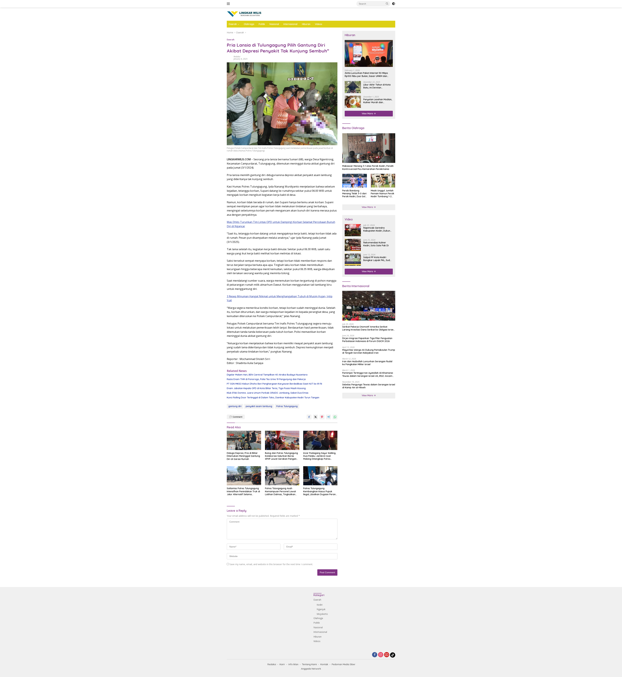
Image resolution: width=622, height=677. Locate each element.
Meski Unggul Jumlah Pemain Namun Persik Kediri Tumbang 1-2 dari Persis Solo (382, 193)
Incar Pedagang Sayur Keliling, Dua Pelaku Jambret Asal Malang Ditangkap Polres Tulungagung (319, 456)
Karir (282, 664)
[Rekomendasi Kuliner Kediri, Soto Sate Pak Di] (353, 245)
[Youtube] (386, 655)
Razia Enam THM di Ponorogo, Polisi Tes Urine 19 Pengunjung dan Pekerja (266, 379)
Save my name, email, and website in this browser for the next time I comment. (271, 564)
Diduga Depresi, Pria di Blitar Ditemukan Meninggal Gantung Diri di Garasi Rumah (243, 456)
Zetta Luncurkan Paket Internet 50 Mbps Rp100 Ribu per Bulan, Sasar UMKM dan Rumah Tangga (366, 74)
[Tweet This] (315, 417)
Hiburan (306, 24)
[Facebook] (374, 655)
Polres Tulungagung (287, 406)
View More (368, 113)
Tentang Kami (309, 664)
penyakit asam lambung (259, 406)
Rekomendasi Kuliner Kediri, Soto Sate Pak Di (376, 244)
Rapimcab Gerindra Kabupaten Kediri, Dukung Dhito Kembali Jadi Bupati (377, 229)
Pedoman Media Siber (343, 664)
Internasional (290, 24)
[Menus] (229, 3)
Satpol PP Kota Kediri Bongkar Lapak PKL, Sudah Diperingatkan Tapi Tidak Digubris (378, 259)
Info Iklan (293, 664)
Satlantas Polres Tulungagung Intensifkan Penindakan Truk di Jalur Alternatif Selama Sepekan (243, 491)
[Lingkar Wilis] (244, 13)
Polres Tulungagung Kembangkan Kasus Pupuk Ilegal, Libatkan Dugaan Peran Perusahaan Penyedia (319, 491)
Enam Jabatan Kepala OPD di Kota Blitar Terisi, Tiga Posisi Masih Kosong (266, 388)
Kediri (320, 604)
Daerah (233, 24)
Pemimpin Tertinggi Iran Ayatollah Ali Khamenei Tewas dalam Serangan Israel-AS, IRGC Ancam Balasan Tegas (367, 374)
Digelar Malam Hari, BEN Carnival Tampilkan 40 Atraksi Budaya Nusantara (267, 374)
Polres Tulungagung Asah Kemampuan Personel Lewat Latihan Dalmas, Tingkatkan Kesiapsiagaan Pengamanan (280, 491)
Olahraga (249, 24)
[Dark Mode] (393, 3)
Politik (262, 24)
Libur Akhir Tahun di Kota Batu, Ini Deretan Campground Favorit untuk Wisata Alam (378, 86)
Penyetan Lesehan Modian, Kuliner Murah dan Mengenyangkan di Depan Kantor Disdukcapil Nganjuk (377, 101)
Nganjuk (321, 609)
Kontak (324, 664)
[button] (387, 3)
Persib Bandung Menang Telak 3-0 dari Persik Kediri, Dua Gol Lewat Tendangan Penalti (354, 193)
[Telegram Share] (328, 417)
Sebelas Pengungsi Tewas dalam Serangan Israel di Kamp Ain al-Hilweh (368, 386)
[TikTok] (392, 655)
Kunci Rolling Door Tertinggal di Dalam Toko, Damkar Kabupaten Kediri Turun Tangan (273, 397)
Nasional (274, 24)
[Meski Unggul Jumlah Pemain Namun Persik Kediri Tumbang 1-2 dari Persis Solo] (383, 181)
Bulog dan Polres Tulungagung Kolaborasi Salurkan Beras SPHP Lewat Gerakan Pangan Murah (281, 456)
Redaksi (237, 56)
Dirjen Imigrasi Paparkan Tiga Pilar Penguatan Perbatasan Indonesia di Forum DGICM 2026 (367, 340)
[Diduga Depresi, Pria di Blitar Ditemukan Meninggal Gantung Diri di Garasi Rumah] (244, 440)
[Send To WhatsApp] (335, 417)
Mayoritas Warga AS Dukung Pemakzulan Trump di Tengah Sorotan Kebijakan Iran (368, 351)
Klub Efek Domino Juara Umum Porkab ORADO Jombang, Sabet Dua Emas (267, 392)
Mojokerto (322, 613)
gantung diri (235, 406)
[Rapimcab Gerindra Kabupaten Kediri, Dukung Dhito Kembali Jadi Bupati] (353, 230)
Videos (318, 24)
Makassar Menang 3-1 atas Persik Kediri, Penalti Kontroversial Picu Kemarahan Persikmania (367, 168)
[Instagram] (380, 655)
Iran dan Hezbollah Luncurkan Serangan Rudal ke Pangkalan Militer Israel (367, 363)
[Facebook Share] (309, 417)
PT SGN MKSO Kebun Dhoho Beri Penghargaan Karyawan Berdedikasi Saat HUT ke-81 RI (274, 383)
